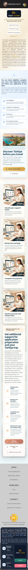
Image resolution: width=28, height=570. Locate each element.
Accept (20, 560)
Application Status (14, 475)
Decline (20, 565)
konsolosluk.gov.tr (16, 56)
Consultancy (14, 479)
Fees (14, 489)
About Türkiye (14, 493)
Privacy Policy (19, 535)
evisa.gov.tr (13, 54)
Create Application (14, 471)
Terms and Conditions (7, 535)
